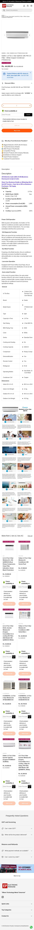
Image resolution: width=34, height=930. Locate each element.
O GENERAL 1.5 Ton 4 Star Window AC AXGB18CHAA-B (24, 697)
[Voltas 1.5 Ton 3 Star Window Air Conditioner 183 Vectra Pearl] (24, 547)
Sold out (17, 125)
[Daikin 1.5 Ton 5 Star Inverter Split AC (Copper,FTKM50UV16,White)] (9, 744)
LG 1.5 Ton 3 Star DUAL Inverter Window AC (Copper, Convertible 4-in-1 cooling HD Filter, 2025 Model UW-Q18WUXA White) (8, 633)
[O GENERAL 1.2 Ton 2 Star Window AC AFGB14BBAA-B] (9, 684)
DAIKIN (3, 53)
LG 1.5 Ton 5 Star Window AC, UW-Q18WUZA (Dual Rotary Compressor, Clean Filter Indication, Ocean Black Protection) (9, 564)
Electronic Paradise (9, 926)
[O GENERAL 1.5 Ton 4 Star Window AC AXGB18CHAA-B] (24, 684)
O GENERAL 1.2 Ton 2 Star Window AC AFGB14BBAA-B (9, 697)
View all (30, 536)
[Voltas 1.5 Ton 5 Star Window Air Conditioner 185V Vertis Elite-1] (24, 615)
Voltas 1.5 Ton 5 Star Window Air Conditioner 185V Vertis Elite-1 (24, 629)
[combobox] (17, 10)
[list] (17, 35)
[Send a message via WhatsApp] (31, 927)
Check (28, 114)
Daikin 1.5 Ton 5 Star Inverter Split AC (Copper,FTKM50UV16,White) (9, 758)
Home (3, 15)
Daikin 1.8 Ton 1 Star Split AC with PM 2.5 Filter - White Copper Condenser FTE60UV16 (16, 17)
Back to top (17, 875)
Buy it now (17, 130)
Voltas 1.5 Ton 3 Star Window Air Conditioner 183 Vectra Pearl (24, 561)
